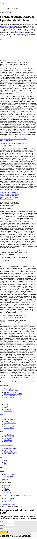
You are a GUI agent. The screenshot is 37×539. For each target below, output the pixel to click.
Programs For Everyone (10, 448)
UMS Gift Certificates (10, 397)
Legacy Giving (8, 438)
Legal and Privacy (9, 498)
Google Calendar (8, 501)
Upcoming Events (9, 389)
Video (5, 464)
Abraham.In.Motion (24, 34)
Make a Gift (7, 485)
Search (12, 27)
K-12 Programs (8, 450)
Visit (5, 13)
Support (7, 20)
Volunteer (6, 421)
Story (5, 460)
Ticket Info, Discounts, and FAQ (13, 394)
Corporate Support (9, 436)
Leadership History (9, 428)
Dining (6, 406)
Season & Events (11, 9)
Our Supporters (8, 441)
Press (5, 424)
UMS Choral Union (9, 419)
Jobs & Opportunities (10, 423)
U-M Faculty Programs (10, 452)
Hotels (5, 407)
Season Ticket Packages (10, 392)
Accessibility (7, 409)
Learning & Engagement (14, 24)
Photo (5, 462)
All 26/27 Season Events (11, 390)
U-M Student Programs (10, 453)
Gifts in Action (8, 440)
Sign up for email (8, 476)
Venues (6, 404)
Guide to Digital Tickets (10, 395)
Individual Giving (9, 435)
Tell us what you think (10, 474)
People (5, 418)
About (6, 16)
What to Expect (8, 411)
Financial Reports (9, 426)
